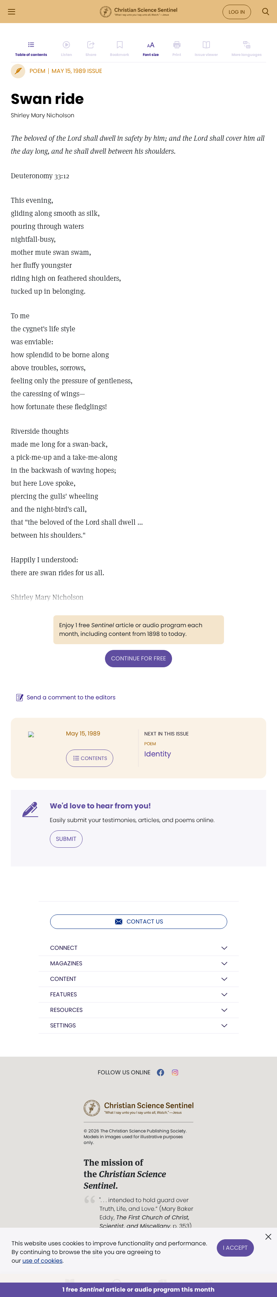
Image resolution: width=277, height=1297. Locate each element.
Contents (94, 758)
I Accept (235, 1248)
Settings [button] (63, 1025)
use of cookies (42, 1261)
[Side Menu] (11, 12)
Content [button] (63, 979)
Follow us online (124, 1072)
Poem (37, 71)
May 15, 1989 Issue (77, 71)
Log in (237, 12)
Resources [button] (66, 1010)
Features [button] (63, 994)
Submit (66, 839)
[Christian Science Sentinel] (138, 12)
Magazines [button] (66, 963)
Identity (157, 754)
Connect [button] (64, 948)
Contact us (145, 921)
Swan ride (47, 99)
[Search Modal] (265, 12)
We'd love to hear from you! (100, 806)
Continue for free (138, 658)
